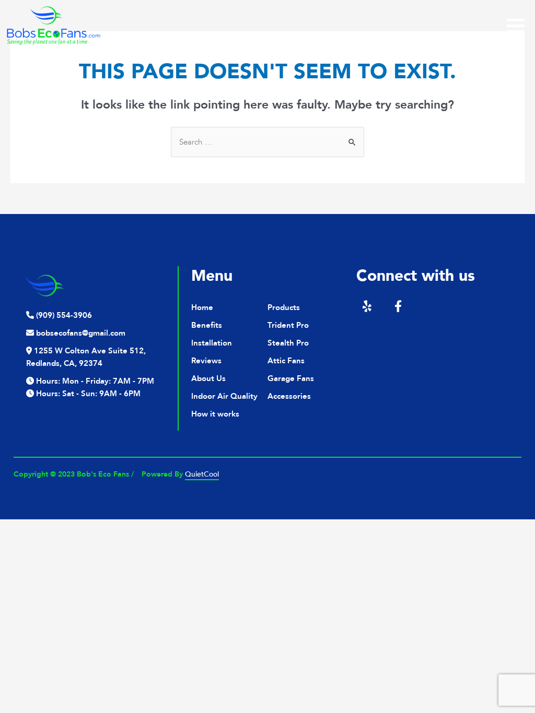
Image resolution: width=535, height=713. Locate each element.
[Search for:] (267, 142)
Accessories (289, 396)
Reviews (206, 360)
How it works (215, 414)
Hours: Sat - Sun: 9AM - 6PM (87, 393)
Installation (211, 343)
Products (284, 307)
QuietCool (202, 474)
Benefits (206, 325)
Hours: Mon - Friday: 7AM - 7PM (94, 381)
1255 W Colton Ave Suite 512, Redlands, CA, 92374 (86, 357)
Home (202, 307)
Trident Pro (288, 325)
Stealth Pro (288, 343)
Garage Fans (291, 378)
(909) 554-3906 (63, 315)
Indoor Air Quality (224, 396)
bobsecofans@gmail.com (79, 333)
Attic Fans (286, 360)
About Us (208, 378)
